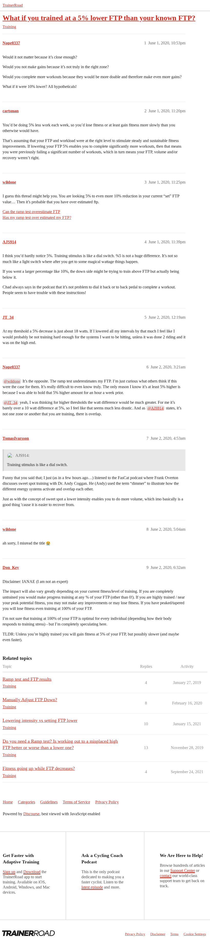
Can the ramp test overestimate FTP (31, 211)
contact (165, 875)
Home (8, 802)
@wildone (12, 381)
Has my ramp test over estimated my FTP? (37, 217)
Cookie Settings (195, 934)
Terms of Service (76, 802)
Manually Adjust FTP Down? (30, 699)
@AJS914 (156, 408)
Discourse (31, 814)
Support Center (182, 870)
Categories (26, 802)
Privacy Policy (107, 802)
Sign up (9, 872)
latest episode (92, 887)
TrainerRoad (13, 5)
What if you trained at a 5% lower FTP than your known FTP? (99, 18)
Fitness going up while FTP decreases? (39, 768)
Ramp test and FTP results (27, 679)
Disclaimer (157, 934)
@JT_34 (10, 402)
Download (31, 872)
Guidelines (49, 802)
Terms (174, 934)
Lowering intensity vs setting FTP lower (40, 720)
